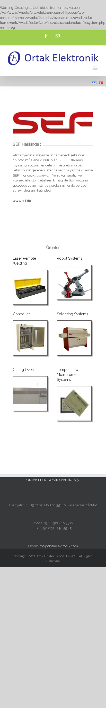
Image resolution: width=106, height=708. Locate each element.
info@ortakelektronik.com (58, 546)
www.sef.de (22, 201)
